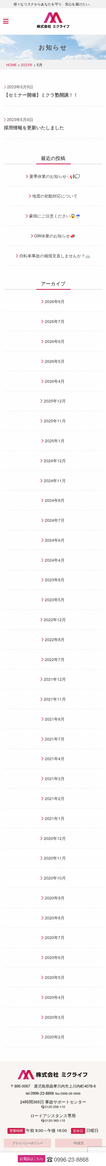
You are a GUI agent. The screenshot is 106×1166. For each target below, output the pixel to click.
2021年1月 (55, 818)
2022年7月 (55, 659)
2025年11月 (55, 421)
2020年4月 (55, 997)
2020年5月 (55, 977)
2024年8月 (55, 500)
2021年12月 (55, 679)
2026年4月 (55, 381)
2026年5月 (55, 361)
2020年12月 (55, 838)
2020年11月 (55, 858)
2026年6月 (55, 341)
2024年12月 (55, 461)
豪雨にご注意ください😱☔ (55, 216)
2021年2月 (55, 798)
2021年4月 (55, 758)
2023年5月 (55, 600)
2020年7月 (55, 937)
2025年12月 (55, 401)
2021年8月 (55, 719)
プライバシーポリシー (27, 1143)
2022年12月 (55, 619)
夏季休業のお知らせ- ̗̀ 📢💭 (54, 176)
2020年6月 (55, 957)
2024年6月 (55, 540)
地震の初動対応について (54, 196)
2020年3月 (55, 1017)
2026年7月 (55, 321)
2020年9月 (55, 898)
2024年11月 (55, 480)
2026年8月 (55, 301)
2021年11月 (55, 699)
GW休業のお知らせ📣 (54, 236)
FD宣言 (79, 1143)
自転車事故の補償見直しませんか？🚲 (54, 256)
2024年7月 (55, 520)
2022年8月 (55, 639)
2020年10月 (55, 878)
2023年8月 (55, 580)
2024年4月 (55, 560)
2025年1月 (55, 441)
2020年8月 (55, 918)
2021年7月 (55, 739)
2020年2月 (55, 1037)
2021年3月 (55, 778)
